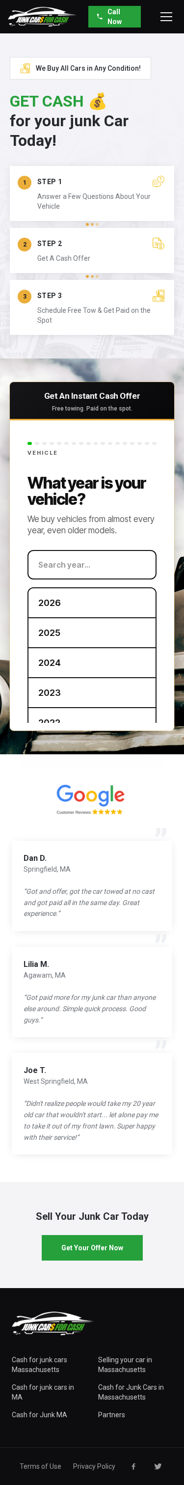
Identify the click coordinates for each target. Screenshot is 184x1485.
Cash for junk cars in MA (43, 1392)
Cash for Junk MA (39, 1415)
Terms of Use (40, 1466)
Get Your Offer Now (92, 1248)
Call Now (114, 17)
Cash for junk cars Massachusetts (39, 1365)
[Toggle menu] (166, 17)
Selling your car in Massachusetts (125, 1365)
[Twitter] (158, 1466)
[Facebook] (133, 1466)
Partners (111, 1415)
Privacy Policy (94, 1466)
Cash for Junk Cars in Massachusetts (131, 1392)
